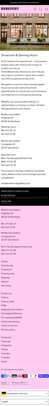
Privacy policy (8, 329)
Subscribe (6, 201)
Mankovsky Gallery (16, 370)
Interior (5, 281)
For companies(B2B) (11, 317)
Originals (5, 277)
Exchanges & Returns (11, 313)
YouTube (5, 353)
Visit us (4, 297)
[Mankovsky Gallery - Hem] (10, 8)
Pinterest (5, 341)
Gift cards (6, 285)
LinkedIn (5, 357)
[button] (40, 9)
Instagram (6, 345)
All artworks (7, 265)
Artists (4, 261)
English (4, 383)
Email (4, 361)
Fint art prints (8, 273)
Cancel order (7, 301)
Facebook (6, 337)
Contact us (6, 293)
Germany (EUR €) (19, 383)
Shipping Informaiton (12, 309)
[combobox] (24, 393)
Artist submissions (10, 321)
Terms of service (9, 325)
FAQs (4, 305)
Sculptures (6, 269)
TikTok (4, 349)
